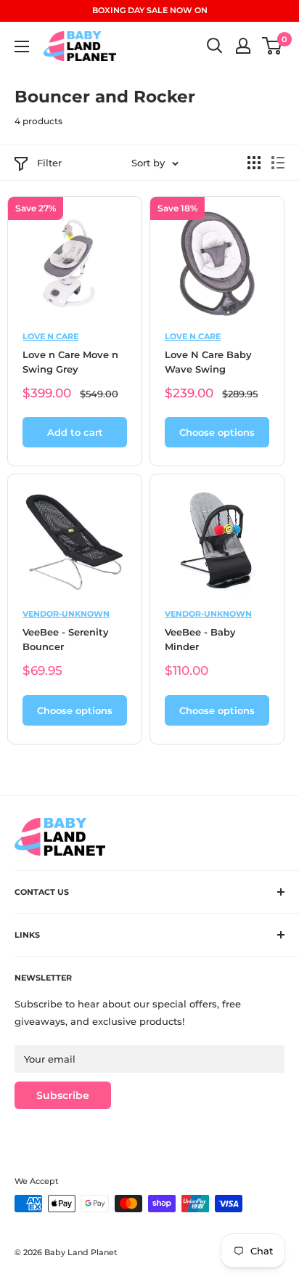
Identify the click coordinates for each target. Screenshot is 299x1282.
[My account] (243, 46)
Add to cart (75, 432)
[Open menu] (22, 46)
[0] (272, 45)
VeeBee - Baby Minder (200, 639)
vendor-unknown (66, 614)
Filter (49, 163)
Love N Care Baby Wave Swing (208, 362)
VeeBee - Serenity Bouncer (65, 639)
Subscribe (62, 1095)
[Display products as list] (277, 162)
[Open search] (215, 46)
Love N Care (50, 336)
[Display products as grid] (254, 162)
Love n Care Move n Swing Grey (70, 362)
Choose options (217, 432)
